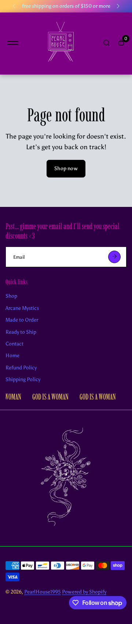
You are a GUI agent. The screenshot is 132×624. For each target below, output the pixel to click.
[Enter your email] (114, 257)
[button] (14, 6)
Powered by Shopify (84, 592)
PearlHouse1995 (42, 592)
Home (12, 355)
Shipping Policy (23, 379)
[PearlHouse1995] (60, 43)
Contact (14, 344)
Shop (11, 296)
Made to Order (22, 320)
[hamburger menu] (13, 43)
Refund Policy (21, 368)
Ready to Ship (21, 332)
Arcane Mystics (22, 308)
